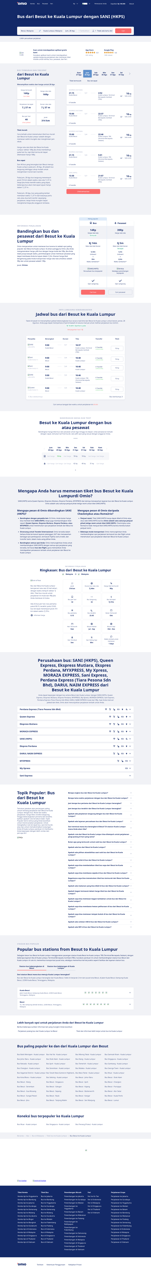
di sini (95, 404)
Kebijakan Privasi (75, 1265)
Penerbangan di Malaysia (74, 1240)
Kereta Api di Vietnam (26, 1242)
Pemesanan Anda (101, 4)
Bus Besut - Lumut (112, 1100)
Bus (38, 4)
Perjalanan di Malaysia (120, 1232)
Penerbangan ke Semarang (75, 1233)
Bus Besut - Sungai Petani (27, 1096)
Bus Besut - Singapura (54, 1082)
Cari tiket (26, 96)
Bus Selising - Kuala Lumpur (57, 1077)
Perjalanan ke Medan (119, 1206)
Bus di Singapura (48, 1235)
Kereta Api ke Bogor (26, 1219)
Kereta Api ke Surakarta (27, 1216)
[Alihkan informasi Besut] (130, 1004)
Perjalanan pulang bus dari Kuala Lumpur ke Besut (37, 1031)
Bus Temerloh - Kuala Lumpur (87, 1064)
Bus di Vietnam (47, 1242)
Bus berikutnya (115, 397)
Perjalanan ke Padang (120, 1219)
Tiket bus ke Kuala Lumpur (57, 1136)
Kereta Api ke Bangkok (27, 1222)
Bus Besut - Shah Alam (113, 1077)
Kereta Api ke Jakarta (26, 1203)
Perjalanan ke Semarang (121, 1222)
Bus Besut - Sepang (53, 1091)
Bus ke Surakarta (48, 1216)
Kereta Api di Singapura (27, 1235)
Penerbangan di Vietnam (74, 1249)
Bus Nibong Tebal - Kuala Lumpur (88, 1054)
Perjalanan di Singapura (120, 1235)
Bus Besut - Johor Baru (84, 1077)
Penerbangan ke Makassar (75, 1215)
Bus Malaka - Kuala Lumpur (86, 1068)
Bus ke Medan (46, 1219)
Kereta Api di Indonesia (27, 1229)
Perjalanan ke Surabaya (120, 1199)
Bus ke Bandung (47, 1199)
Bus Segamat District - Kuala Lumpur (31, 1073)
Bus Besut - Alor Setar (113, 1091)
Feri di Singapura (94, 1206)
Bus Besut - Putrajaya (113, 1086)
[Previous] (44, 448)
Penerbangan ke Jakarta (74, 1196)
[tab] (75, 80)
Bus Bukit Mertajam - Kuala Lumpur (31, 1054)
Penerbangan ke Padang (74, 1218)
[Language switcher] (86, 3)
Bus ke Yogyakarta (48, 1203)
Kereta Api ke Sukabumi (27, 1226)
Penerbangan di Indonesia (75, 1236)
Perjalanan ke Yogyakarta (121, 1203)
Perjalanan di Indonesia (120, 1229)
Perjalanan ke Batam (119, 1209)
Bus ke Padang (47, 1226)
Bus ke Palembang (48, 1222)
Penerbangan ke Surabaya (75, 1199)
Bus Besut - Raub (52, 1096)
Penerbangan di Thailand (74, 1246)
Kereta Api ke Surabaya (27, 1206)
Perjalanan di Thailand (120, 1239)
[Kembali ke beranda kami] (23, 3)
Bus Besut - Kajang (83, 1086)
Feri (51, 4)
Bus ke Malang (47, 1213)
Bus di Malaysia (38, 1136)
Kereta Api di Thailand (26, 1239)
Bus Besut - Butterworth (85, 1091)
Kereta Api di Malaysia (26, 1232)
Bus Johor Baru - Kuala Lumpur (29, 1059)
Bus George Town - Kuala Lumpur (118, 1068)
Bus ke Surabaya (47, 1206)
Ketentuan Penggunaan (56, 1265)
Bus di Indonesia (47, 1229)
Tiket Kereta (23, 1192)
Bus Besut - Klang (24, 1082)
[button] (71, 30)
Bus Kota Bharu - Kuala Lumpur (29, 1077)
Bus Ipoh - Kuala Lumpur (55, 1064)
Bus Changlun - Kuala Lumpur (28, 1068)
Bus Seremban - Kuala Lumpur (58, 1068)
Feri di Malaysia (94, 1203)
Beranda (20, 1136)
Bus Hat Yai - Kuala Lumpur (56, 1054)
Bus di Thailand (47, 1239)
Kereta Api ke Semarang (27, 1209)
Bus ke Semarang (48, 1209)
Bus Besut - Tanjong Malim (56, 1100)
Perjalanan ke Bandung (120, 1213)
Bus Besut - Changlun (113, 1082)
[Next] (129, 73)
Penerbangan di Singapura (75, 1243)
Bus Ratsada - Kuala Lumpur (28, 1064)
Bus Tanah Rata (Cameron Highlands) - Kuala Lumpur (66, 1073)
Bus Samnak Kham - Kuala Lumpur (118, 1054)
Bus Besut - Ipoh (82, 1082)
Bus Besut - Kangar (83, 1096)
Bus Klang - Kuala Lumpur (85, 1059)
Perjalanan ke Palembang (121, 1226)
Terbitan (40, 1265)
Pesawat (45, 4)
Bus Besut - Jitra (23, 1100)
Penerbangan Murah (72, 1192)
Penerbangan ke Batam (73, 1212)
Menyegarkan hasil (74, 330)
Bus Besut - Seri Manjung (85, 1100)
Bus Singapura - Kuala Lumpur (116, 1059)
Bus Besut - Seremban (25, 1086)
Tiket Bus (45, 1192)
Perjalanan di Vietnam (120, 1242)
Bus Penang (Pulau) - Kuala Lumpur (89, 1124)
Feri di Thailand (94, 1209)
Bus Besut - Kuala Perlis (114, 1096)
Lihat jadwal (26, 122)
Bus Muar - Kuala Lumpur (114, 1073)
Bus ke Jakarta (46, 1196)
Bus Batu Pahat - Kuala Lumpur (88, 1073)
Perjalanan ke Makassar (120, 1216)
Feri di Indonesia (94, 1199)
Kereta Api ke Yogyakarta (28, 1196)
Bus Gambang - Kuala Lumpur (116, 1064)
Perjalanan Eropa (118, 1192)
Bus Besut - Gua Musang (26, 1091)
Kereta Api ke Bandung (27, 1199)
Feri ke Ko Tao (93, 1196)
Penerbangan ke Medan (74, 1203)
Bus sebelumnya (36, 397)
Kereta (32, 4)
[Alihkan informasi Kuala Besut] (130, 992)
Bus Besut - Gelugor (54, 1086)
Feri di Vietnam (94, 1213)
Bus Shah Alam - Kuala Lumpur (58, 1059)
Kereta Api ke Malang (26, 1213)
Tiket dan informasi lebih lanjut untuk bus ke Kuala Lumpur (99, 1031)
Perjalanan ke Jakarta (119, 1196)
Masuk (131, 4)
